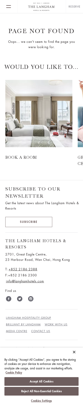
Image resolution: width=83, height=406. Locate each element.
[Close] (74, 352)
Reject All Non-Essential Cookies (41, 391)
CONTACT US (40, 331)
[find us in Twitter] (19, 299)
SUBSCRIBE (28, 221)
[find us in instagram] (30, 299)
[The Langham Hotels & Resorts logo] (41, 7)
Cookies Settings (41, 400)
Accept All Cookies (41, 381)
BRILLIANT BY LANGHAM (23, 324)
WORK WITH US (56, 324)
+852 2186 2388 (23, 269)
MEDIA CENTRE (16, 331)
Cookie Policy (14, 372)
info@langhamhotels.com (25, 281)
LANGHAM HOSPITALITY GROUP (28, 318)
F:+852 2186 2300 (21, 275)
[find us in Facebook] (8, 299)
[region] (41, 376)
